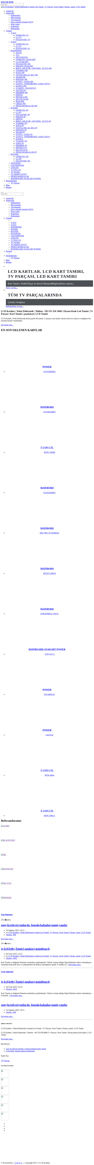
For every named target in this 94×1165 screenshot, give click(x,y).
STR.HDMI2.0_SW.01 (49, 614)
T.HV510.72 (49, 654)
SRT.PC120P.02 (49, 573)
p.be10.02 (49, 735)
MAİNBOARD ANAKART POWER (26, 249)
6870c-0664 (49, 775)
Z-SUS (13, 225)
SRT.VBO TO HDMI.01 (49, 533)
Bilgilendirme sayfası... (15, 306)
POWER (14, 229)
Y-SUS (13, 223)
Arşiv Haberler (7, 972)
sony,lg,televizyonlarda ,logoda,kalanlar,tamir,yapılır (34, 925)
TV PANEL (15, 242)
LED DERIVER (17, 236)
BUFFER (14, 231)
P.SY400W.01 (49, 694)
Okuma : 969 (11, 935)
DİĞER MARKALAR (20, 247)
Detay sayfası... (12, 288)
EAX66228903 (49, 412)
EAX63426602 (49, 493)
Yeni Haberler (7, 915)
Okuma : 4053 (11, 958)
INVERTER (16, 234)
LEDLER (14, 238)
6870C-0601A (49, 816)
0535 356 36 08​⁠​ (7, 2)
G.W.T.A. (18, 1163)
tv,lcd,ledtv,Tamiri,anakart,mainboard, (25, 948)
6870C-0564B (49, 452)
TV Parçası (15, 183)
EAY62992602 (49, 372)
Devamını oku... (7, 325)
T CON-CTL (16, 240)
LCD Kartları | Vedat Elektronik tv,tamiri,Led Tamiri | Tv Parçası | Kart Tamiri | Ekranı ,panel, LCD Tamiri (49, 932)
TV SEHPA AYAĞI (19, 245)
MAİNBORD (16, 227)
